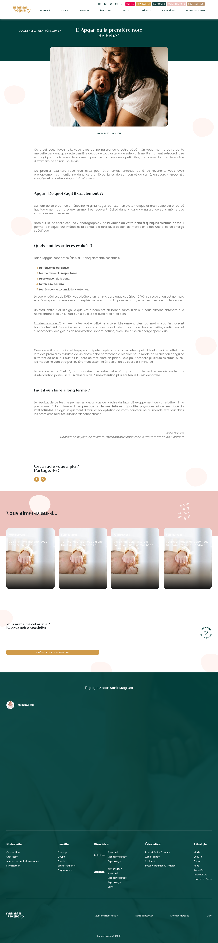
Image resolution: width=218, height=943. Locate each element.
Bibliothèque (168, 11)
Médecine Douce (117, 856)
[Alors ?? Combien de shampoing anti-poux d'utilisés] (109, 728)
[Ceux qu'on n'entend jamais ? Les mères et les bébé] (109, 782)
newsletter (143, 4)
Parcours (159, 4)
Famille (64, 11)
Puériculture (52, 31)
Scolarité (150, 861)
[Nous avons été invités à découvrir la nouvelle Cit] (40, 728)
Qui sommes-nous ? (106, 916)
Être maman (13, 865)
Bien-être (84, 11)
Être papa (63, 852)
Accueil (23, 31)
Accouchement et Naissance (22, 861)
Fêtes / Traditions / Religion (160, 865)
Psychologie (114, 861)
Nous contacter (144, 916)
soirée (130, 4)
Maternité (45, 11)
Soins (110, 886)
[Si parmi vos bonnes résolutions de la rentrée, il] (178, 728)
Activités (198, 870)
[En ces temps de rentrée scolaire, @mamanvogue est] (40, 782)
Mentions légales (179, 916)
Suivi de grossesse (195, 11)
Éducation (105, 11)
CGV (209, 916)
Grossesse (12, 856)
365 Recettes (196, 4)
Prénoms (146, 11)
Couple (62, 856)
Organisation (65, 870)
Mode (197, 852)
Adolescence (152, 856)
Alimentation (115, 868)
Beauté (198, 856)
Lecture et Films (203, 879)
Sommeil (113, 852)
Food (196, 865)
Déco (197, 861)
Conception (13, 852)
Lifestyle (126, 11)
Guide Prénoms (176, 4)
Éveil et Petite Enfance (157, 852)
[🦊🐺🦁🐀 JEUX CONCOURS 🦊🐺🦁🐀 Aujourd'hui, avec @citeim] (178, 782)
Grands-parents (66, 865)
